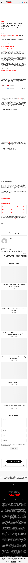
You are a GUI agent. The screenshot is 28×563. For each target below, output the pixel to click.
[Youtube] (24, 2)
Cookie (16, 499)
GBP (9, 142)
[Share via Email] (18, 233)
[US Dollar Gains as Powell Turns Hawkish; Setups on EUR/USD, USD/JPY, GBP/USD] (14, 298)
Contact (18, 501)
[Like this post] (11, 233)
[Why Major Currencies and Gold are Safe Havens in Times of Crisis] (14, 394)
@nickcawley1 (16, 218)
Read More (19, 561)
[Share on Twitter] (15, 233)
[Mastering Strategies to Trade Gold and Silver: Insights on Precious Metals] (14, 274)
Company (6, 499)
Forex (2, 21)
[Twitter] (19, 2)
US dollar (20, 98)
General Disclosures (12, 501)
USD (6, 41)
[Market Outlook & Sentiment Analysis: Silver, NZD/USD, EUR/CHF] (14, 322)
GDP (5, 51)
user (3, 28)
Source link (3, 226)
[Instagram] (13, 485)
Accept (13, 561)
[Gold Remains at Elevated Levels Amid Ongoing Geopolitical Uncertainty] (14, 370)
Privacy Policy (11, 499)
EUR (4, 41)
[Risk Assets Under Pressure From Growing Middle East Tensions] (14, 346)
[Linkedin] (22, 2)
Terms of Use (21, 499)
